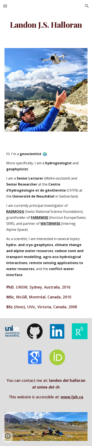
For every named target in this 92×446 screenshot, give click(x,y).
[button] (5, 6)
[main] (46, 24)
